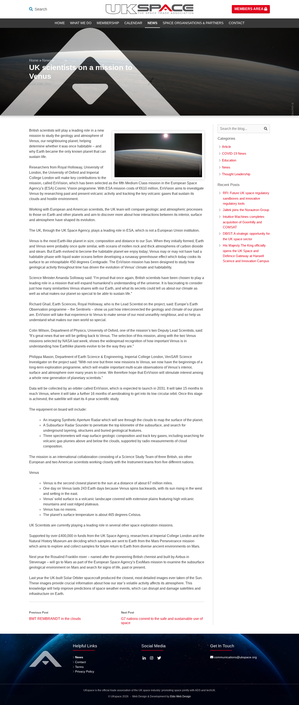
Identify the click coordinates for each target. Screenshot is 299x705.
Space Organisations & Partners (193, 23)
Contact (236, 23)
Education (229, 160)
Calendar (133, 23)
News (152, 23)
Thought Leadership (236, 174)
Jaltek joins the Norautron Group (246, 210)
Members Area (249, 9)
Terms (79, 667)
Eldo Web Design (180, 696)
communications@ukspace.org (235, 657)
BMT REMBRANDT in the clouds (55, 619)
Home (60, 23)
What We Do (80, 23)
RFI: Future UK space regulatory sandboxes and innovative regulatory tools (246, 198)
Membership (108, 23)
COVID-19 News (234, 153)
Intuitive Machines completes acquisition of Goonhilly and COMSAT (243, 222)
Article (226, 147)
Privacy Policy (84, 671)
